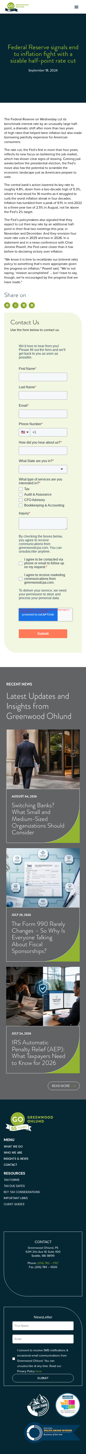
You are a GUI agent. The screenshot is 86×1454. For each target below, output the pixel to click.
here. (38, 1371)
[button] (76, 7)
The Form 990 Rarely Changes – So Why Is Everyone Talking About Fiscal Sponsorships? (38, 937)
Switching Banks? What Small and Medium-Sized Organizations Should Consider (38, 819)
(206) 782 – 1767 (47, 1263)
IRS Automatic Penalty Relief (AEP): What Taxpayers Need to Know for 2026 (38, 1052)
